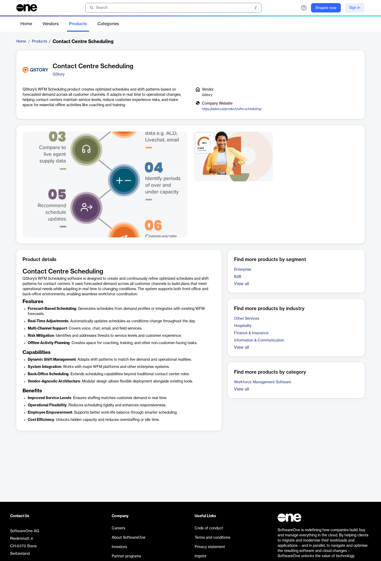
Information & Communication (259, 340)
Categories (108, 24)
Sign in (354, 8)
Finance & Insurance (251, 333)
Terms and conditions (212, 537)
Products (78, 24)
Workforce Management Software (262, 382)
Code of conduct (209, 528)
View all (241, 284)
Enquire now (326, 8)
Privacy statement (210, 547)
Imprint (200, 556)
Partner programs (126, 556)
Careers (118, 528)
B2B (237, 277)
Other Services (246, 318)
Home (26, 24)
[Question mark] (304, 8)
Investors (119, 547)
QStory (59, 74)
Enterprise (242, 269)
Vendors (51, 24)
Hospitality (242, 326)
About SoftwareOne (128, 537)
